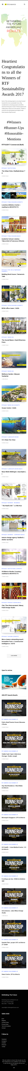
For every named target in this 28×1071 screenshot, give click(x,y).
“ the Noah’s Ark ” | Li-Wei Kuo (12, 506)
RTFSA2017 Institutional (9, 168)
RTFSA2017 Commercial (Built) (13, 145)
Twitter (3, 1046)
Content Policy (5, 1022)
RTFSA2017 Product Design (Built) (11, 602)
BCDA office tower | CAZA (10, 308)
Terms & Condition (6, 1026)
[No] (26, 1064)
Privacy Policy (5, 1024)
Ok (14, 1067)
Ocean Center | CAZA (9, 408)
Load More (14, 655)
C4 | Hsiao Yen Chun (8, 440)
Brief (3, 1018)
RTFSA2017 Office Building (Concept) (12, 305)
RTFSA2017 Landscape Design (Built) (12, 468)
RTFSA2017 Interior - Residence (11, 502)
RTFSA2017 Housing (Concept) (10, 636)
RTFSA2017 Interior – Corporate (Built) (13, 534)
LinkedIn (4, 1043)
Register (4, 1020)
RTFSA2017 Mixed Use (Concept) (11, 405)
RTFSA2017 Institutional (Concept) (12, 568)
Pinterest (4, 1044)
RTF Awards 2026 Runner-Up (10, 719)
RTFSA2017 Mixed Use (8, 337)
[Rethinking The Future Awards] (10, 4)
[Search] (24, 4)
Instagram (4, 1041)
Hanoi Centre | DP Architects (11, 974)
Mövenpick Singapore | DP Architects (13, 817)
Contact (4, 1028)
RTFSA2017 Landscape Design (10, 437)
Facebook (4, 1039)
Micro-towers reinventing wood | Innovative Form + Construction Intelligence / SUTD (13, 641)
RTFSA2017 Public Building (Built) (11, 236)
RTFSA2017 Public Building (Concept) (12, 202)
